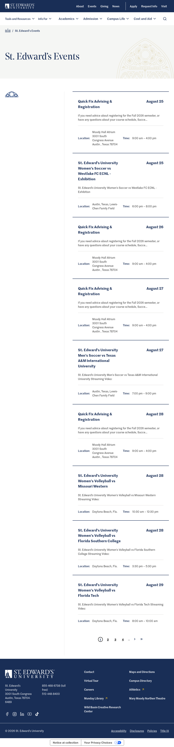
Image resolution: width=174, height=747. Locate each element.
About (80, 6)
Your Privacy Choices (98, 742)
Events (92, 6)
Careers (89, 689)
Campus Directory (140, 680)
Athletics (134, 689)
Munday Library (94, 698)
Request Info (149, 6)
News (115, 6)
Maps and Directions (142, 672)
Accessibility (118, 731)
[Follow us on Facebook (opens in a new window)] (7, 714)
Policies (152, 731)
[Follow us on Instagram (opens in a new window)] (15, 714)
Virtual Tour (91, 680)
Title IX (164, 731)
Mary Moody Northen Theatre (147, 698)
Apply (133, 6)
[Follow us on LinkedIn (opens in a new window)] (22, 714)
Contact (89, 672)
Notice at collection (65, 742)
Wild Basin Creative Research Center (102, 709)
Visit (164, 6)
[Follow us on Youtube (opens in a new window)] (30, 714)
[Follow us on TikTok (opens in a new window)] (37, 714)
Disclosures (137, 731)
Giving (104, 6)
